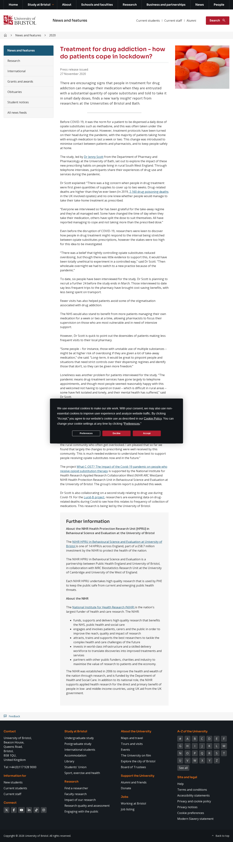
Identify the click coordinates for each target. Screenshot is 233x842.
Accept (147, 433)
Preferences (86, 433)
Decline (117, 433)
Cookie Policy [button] (153, 418)
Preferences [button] (132, 423)
